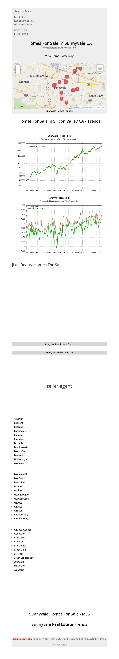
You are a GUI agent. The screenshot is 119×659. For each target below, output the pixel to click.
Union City (19, 565)
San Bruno (19, 533)
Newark (18, 502)
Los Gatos (19, 478)
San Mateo (19, 545)
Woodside (19, 569)
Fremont (18, 455)
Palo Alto (18, 510)
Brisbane (18, 426)
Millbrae (18, 486)
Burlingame (20, 430)
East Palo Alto (21, 447)
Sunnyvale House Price (59, 135)
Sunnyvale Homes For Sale (59, 110)
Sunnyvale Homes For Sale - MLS (59, 614)
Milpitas (18, 490)
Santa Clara (20, 549)
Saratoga (19, 553)
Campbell (18, 434)
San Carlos (19, 537)
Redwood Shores (22, 529)
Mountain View (21, 498)
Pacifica (18, 506)
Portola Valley (21, 514)
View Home (52, 56)
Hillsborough (20, 459)
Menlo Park (20, 482)
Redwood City (21, 518)
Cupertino (19, 439)
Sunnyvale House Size (59, 197)
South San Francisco (24, 557)
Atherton (18, 418)
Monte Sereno (21, 494)
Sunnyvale (19, 561)
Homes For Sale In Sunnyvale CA (59, 43)
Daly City (18, 443)
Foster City (19, 451)
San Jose (18, 541)
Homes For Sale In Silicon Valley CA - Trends (59, 121)
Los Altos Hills (21, 474)
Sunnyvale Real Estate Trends (59, 344)
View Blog (68, 56)
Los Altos (19, 463)
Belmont (18, 422)
